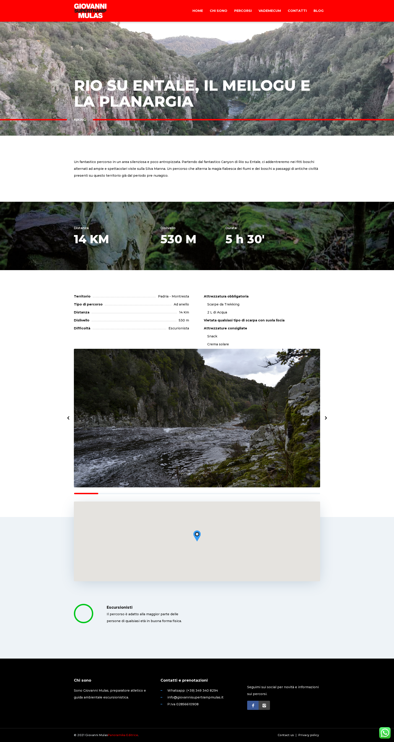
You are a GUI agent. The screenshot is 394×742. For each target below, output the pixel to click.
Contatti (297, 11)
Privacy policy (308, 735)
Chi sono (218, 11)
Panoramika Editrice (123, 735)
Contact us (286, 735)
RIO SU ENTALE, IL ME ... (369, 107)
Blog (319, 11)
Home (197, 11)
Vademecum (270, 11)
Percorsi (243, 11)
